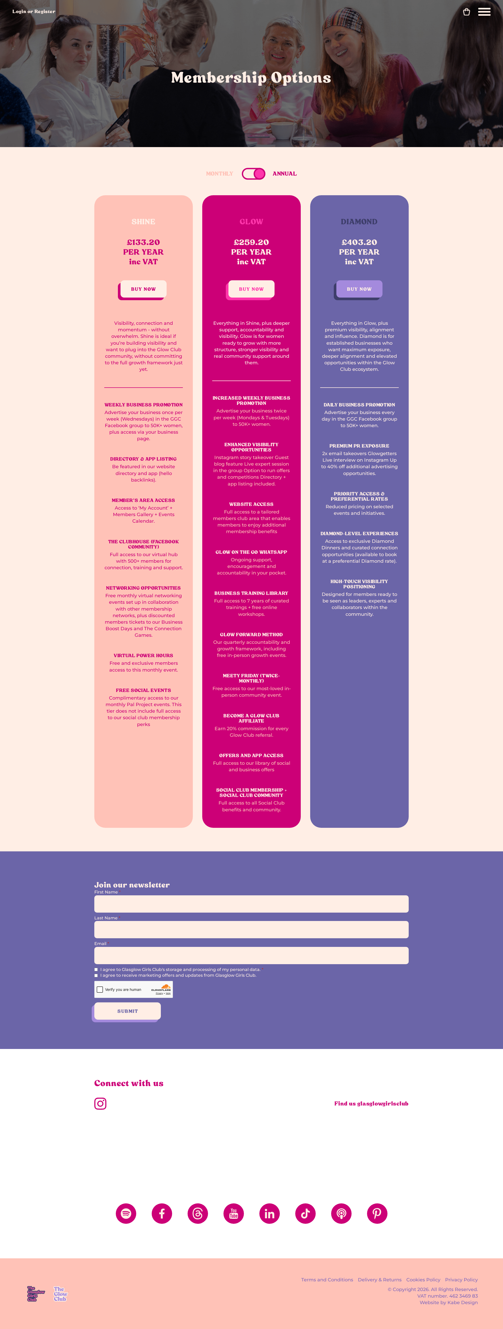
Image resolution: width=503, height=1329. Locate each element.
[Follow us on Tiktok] (305, 1213)
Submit (127, 1011)
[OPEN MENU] (484, 12)
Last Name (107, 917)
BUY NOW (143, 289)
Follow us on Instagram (100, 1104)
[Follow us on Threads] (198, 1213)
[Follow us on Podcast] (341, 1213)
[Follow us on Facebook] (162, 1213)
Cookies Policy (423, 1280)
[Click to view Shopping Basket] (466, 11)
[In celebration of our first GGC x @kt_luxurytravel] (291, 1142)
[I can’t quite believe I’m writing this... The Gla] (370, 1142)
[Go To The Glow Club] (62, 1294)
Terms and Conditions (327, 1280)
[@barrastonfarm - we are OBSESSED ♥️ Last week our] (212, 1142)
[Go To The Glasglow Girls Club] (36, 1294)
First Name (107, 892)
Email (101, 943)
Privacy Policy (461, 1280)
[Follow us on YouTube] (233, 1213)
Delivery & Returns (380, 1280)
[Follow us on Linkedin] (269, 1213)
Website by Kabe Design (449, 1302)
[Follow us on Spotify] (126, 1213)
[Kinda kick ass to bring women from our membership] (132, 1142)
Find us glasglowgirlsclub (372, 1103)
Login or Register (34, 11)
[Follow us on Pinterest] (377, 1213)
